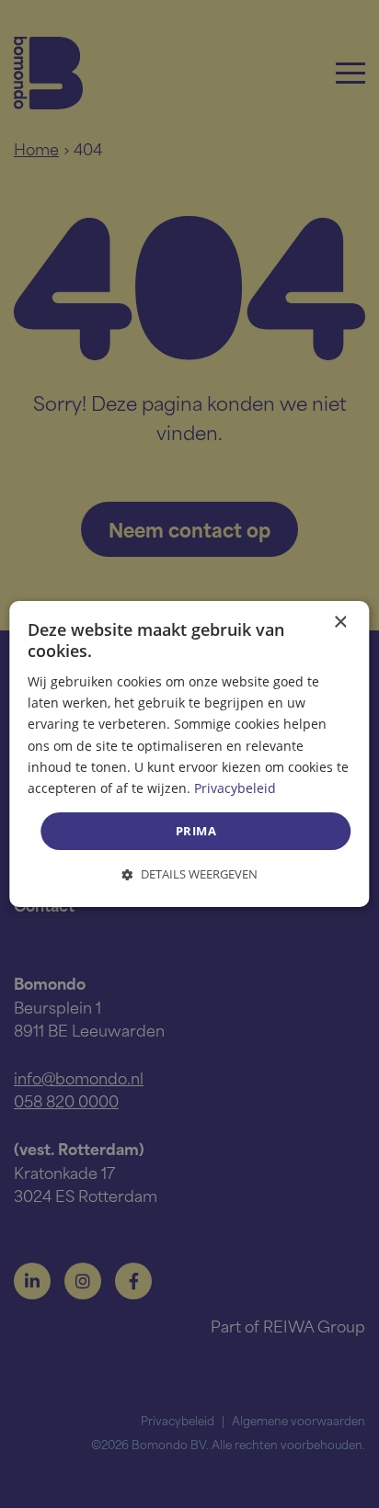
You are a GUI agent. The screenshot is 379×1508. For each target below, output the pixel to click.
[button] (190, 874)
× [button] (340, 622)
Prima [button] (196, 830)
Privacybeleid (235, 788)
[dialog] (189, 754)
